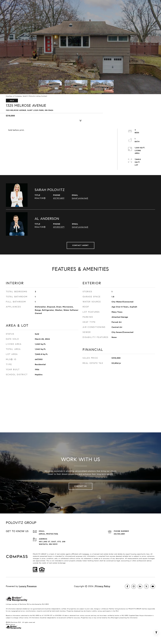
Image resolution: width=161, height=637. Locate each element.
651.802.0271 (58, 227)
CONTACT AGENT (80, 245)
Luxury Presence (28, 586)
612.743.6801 (58, 198)
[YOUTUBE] (152, 586)
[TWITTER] (146, 586)
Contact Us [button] (80, 486)
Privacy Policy (102, 586)
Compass (85, 554)
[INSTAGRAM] (133, 586)
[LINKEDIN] (140, 586)
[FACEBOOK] (127, 586)
